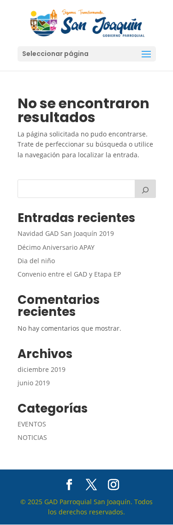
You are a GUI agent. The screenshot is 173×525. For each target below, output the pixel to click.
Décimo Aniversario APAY (56, 247)
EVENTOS (32, 424)
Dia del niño (36, 260)
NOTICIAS (32, 437)
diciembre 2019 (42, 369)
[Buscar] (145, 188)
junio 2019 (34, 382)
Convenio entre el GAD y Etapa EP (69, 274)
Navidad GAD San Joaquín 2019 (66, 233)
